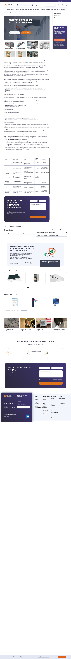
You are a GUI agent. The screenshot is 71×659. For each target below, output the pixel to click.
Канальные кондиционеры (37, 413)
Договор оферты (37, 400)
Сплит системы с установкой (37, 415)
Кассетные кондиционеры (37, 411)
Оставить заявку (59, 39)
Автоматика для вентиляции (53, 400)
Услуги (8, 12)
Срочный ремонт (62, 403)
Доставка (22, 9)
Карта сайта (6, 416)
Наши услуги (63, 9)
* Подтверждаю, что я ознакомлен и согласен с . (17, 35)
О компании (42, 9)
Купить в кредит (36, 9)
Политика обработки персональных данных (37, 403)
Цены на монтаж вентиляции (54, 417)
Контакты (48, 9)
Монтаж (11, 12)
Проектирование (57, 15)
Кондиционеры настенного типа (37, 409)
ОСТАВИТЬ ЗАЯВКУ (26, 32)
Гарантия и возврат (28, 9)
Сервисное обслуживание (58, 19)
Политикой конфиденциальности (59, 42)
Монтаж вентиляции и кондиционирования (54, 413)
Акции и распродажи (45, 404)
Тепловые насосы (54, 408)
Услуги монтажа (45, 410)
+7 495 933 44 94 (40, 4)
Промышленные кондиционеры (62, 400)
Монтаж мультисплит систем (54, 415)
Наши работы (56, 9)
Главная (5, 12)
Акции (52, 9)
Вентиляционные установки (54, 398)
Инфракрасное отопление (53, 405)
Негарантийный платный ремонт (62, 398)
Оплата (17, 9)
